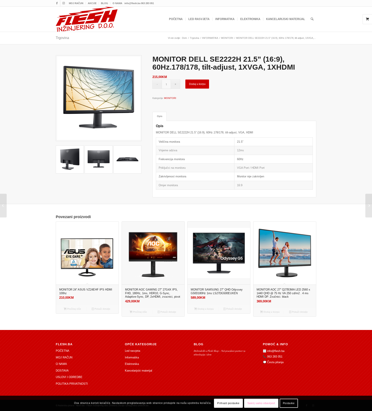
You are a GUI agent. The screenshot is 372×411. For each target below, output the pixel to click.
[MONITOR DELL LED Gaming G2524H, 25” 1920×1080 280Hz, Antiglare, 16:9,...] (368, 205)
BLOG (104, 3)
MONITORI (170, 98)
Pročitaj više (74, 309)
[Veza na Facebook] (57, 3)
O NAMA (117, 3)
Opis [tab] (159, 116)
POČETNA (62, 350)
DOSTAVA (62, 370)
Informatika (132, 357)
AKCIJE (92, 3)
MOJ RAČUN (76, 3)
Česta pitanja (275, 362)
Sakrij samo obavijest (261, 403)
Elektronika (132, 364)
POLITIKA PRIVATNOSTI (72, 383)
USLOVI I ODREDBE (69, 377)
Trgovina (62, 38)
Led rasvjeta (132, 350)
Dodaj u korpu (197, 84)
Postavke (289, 403)
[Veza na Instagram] (63, 3)
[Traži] (312, 19)
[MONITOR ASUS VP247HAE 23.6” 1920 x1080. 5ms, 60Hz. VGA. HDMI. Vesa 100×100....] (3, 205)
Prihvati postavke (228, 403)
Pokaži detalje (102, 309)
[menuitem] (76, 3)
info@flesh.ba (275, 351)
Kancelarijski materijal (138, 370)
